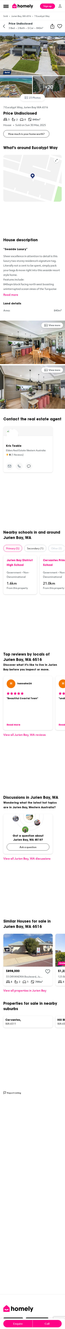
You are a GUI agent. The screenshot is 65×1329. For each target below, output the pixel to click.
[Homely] (32, 1308)
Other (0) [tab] (56, 548)
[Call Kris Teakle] (19, 466)
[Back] (4, 26)
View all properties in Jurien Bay (24, 990)
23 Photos (35, 97)
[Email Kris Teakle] (9, 466)
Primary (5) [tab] (12, 548)
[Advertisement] (32, 220)
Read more (10, 295)
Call (47, 1323)
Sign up (47, 6)
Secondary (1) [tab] (35, 548)
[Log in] (60, 6)
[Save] (59, 26)
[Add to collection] (48, 971)
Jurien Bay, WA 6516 (21, 16)
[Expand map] (56, 160)
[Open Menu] (6, 6)
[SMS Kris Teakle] (28, 466)
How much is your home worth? (26, 133)
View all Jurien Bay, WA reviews (24, 735)
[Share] (52, 26)
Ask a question (28, 847)
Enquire (18, 1323)
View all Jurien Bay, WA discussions (26, 858)
